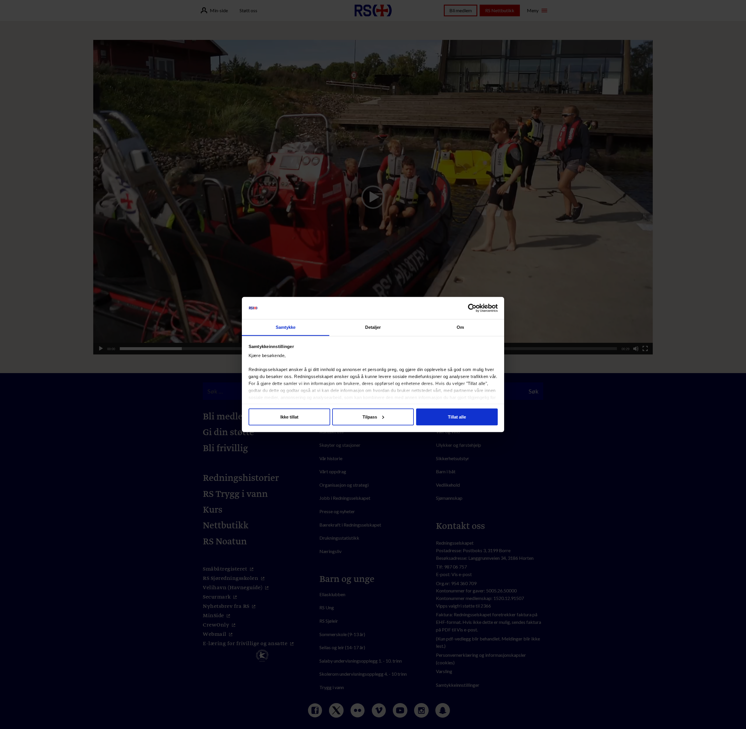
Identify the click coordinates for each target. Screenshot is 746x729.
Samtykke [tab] (286, 327)
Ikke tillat (289, 416)
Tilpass (370, 416)
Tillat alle (457, 416)
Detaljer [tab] (373, 327)
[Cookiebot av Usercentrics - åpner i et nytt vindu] (472, 308)
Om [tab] (460, 327)
